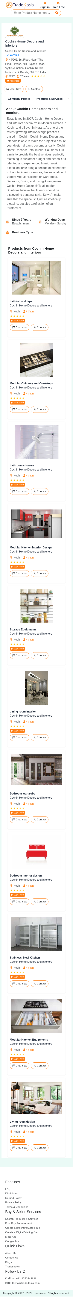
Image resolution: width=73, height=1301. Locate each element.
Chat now (21, 327)
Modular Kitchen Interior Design (31, 547)
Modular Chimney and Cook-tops (31, 383)
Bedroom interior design (26, 875)
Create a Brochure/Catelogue (22, 1227)
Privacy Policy (13, 1202)
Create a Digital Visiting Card (22, 1232)
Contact (35, 88)
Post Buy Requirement (18, 1223)
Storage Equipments (23, 629)
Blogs (8, 1262)
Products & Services (49, 98)
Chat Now (15, 88)
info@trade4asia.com (22, 1282)
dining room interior (23, 711)
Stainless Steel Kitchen (25, 957)
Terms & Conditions (16, 1206)
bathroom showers (22, 465)
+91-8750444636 (20, 1278)
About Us (10, 1253)
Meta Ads (10, 1236)
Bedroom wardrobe (22, 793)
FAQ (7, 1188)
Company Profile (19, 98)
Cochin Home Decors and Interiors (31, 305)
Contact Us (11, 1257)
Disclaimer (11, 1193)
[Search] (57, 13)
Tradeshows (12, 1266)
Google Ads (12, 1241)
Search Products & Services (21, 1218)
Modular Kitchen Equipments (29, 1039)
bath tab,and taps (21, 301)
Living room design (22, 1121)
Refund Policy (13, 1197)
